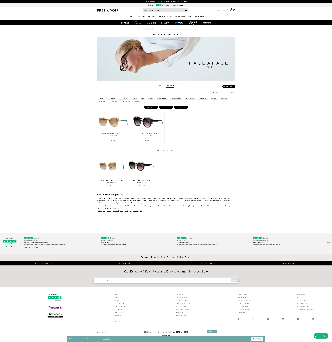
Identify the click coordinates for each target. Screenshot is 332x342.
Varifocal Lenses (181, 306)
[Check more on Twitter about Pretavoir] (268, 319)
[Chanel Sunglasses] (125, 23)
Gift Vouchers (118, 309)
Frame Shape (180, 294)
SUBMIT (234, 280)
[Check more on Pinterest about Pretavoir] (283, 319)
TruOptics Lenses (243, 306)
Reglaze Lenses (243, 297)
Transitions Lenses (243, 303)
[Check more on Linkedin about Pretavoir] (313, 319)
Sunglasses (170, 85)
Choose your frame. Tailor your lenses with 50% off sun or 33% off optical (166, 1)
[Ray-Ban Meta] (179, 23)
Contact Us (117, 315)
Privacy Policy (118, 322)
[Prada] (165, 22)
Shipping (116, 297)
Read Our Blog (118, 312)
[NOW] (186, 10)
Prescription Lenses (182, 297)
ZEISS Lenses (179, 312)
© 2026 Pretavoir (102, 332)
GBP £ (218, 10)
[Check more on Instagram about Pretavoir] (253, 319)
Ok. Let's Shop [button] (257, 339)
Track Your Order (119, 303)
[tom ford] (207, 23)
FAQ (115, 294)
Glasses (161, 85)
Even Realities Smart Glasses (305, 309)
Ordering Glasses (181, 300)
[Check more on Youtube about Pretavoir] (298, 319)
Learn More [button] (106, 339)
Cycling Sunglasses (244, 309)
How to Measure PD (244, 294)
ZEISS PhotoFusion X (302, 303)
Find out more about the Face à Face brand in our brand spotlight (120, 211)
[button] (231, 92)
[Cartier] (138, 22)
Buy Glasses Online (244, 300)
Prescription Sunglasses (183, 303)
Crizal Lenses (301, 294)
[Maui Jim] (193, 23)
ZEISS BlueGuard (181, 315)
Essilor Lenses (242, 312)
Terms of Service (119, 319)
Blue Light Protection (182, 309)
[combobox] (165, 10)
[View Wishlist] (234, 10)
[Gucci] (151, 22)
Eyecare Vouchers (120, 306)
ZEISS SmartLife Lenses (303, 306)
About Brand (228, 86)
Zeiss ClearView (301, 297)
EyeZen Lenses (301, 300)
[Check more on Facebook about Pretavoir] (238, 319)
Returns (116, 300)
